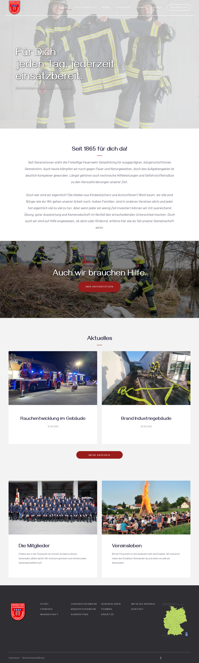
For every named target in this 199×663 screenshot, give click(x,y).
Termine (141, 8)
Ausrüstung (79, 615)
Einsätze (157, 8)
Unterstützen (179, 8)
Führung (46, 609)
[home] (14, 7)
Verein (106, 8)
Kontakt (137, 609)
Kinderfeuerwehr (83, 609)
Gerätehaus (123, 8)
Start (65, 8)
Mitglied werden (143, 604)
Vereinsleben (111, 604)
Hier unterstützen (99, 287)
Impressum (14, 657)
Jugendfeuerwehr (84, 604)
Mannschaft (49, 615)
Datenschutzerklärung (33, 657)
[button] (85, 9)
